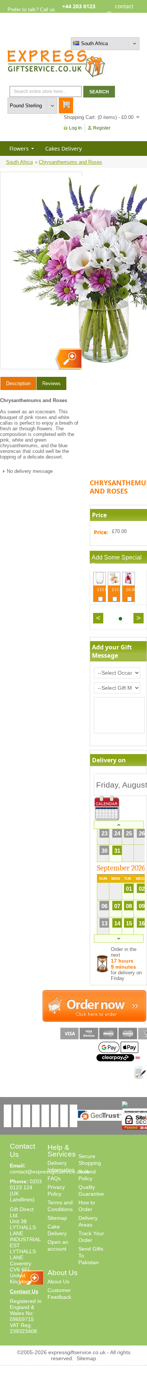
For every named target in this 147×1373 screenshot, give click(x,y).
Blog (107, 31)
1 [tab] (120, 618)
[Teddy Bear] (114, 582)
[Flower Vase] (99, 582)
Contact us (127, 31)
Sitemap (57, 1218)
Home (68, 31)
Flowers (19, 148)
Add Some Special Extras (117, 561)
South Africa (19, 162)
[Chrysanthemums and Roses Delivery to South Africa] (68, 359)
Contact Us (24, 1291)
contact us (124, 12)
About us (88, 31)
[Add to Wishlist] (139, 1072)
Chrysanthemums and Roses (70, 162)
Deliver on (107, 808)
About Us (58, 1282)
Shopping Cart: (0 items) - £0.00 (98, 117)
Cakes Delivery (63, 148)
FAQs (54, 1178)
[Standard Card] (128, 582)
